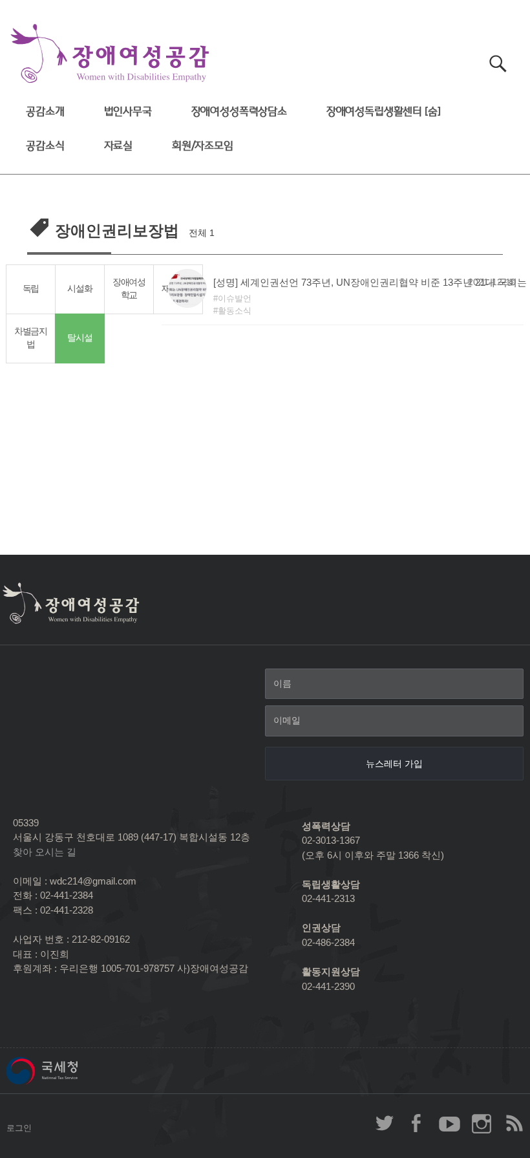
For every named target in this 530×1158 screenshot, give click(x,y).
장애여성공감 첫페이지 (109, 54)
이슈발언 (234, 298)
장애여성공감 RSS (514, 1123)
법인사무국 (128, 111)
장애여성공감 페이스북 (417, 1123)
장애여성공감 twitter (384, 1123)
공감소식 (45, 145)
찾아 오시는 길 (44, 851)
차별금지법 (30, 338)
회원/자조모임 (202, 145)
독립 (31, 289)
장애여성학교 (128, 289)
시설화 (79, 289)
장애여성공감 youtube (449, 1123)
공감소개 (45, 111)
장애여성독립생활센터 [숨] (383, 111)
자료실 (118, 145)
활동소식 (234, 311)
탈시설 (79, 338)
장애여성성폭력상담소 (239, 111)
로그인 (19, 1128)
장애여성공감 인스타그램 (481, 1123)
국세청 (71, 1071)
